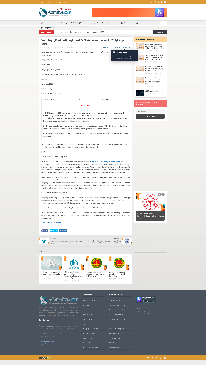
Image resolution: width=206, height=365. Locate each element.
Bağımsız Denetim (89, 338)
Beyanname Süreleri (90, 333)
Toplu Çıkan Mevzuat (70, 47)
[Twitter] (152, 2)
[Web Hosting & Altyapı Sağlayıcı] (46, 358)
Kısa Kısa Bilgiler (88, 343)
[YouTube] (162, 2)
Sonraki (116, 239)
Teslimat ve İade (143, 311)
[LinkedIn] (158, 2)
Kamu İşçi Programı (116, 338)
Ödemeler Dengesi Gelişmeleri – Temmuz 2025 (66, 242)
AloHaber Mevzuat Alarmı (118, 348)
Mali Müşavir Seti (115, 300)
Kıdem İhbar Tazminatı (117, 333)
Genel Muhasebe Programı (118, 310)
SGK (74, 23)
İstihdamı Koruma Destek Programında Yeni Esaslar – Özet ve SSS (51, 274)
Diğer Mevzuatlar (98, 23)
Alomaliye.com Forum (90, 348)
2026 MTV (86, 305)
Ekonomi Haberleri (50, 23)
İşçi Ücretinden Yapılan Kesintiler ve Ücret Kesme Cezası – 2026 (154, 69)
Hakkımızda (57, 2)
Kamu (84, 23)
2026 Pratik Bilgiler (152, 91)
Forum (42, 2)
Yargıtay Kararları (83, 47)
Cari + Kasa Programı (116, 329)
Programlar (128, 23)
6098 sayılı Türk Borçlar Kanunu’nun (105, 161)
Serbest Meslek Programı (118, 315)
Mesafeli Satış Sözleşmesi (147, 314)
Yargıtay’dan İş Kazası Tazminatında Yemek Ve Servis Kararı (118, 274)
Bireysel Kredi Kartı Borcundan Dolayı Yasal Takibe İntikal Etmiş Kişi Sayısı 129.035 (104, 242)
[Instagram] (165, 2)
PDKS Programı (114, 343)
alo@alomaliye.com (47, 341)
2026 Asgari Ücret (89, 300)
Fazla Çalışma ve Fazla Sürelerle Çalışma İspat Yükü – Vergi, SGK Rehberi (154, 46)
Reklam (49, 2)
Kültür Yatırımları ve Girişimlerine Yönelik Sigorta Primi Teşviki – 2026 (153, 81)
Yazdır (107, 47)
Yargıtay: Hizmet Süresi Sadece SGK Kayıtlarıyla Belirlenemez (95, 274)
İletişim (65, 2)
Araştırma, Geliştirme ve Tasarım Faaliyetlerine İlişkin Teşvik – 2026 (154, 57)
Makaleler (114, 23)
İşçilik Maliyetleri (88, 324)
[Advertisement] (150, 155)
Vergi (65, 23)
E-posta (115, 47)
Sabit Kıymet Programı (117, 319)
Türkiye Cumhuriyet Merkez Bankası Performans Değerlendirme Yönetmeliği (74, 275)
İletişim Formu (44, 344)
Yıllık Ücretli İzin (88, 319)
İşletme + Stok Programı (117, 324)
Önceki (54, 239)
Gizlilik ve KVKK (142, 308)
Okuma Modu (125, 47)
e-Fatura (86, 310)
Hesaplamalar (48, 28)
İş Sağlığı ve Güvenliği (90, 329)
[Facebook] (155, 2)
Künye (54, 344)
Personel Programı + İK (117, 305)
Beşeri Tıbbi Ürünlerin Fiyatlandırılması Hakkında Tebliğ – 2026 (81, 32)
